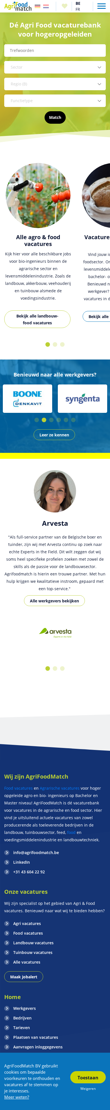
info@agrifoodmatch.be (36, 852)
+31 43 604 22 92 (29, 871)
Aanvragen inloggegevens (38, 1047)
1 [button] (47, 344)
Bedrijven (22, 1018)
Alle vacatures (26, 962)
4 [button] (58, 420)
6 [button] (73, 420)
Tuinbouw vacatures (32, 952)
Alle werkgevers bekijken (54, 601)
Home (12, 997)
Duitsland (37, 6)
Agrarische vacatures (60, 788)
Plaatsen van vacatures (35, 1037)
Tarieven (21, 1027)
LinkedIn (21, 862)
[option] (55, 249)
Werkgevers (24, 1008)
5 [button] (66, 420)
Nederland (46, 6)
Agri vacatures (27, 923)
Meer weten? (16, 1097)
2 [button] (55, 344)
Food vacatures (18, 788)
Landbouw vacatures (33, 942)
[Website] (18, 6)
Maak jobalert (23, 976)
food (71, 832)
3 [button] (62, 344)
